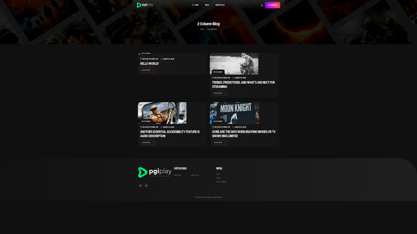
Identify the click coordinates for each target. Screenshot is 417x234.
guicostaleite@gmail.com (150, 59)
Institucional (195, 175)
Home (196, 5)
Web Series (178, 175)
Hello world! (149, 63)
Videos (207, 5)
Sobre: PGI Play (220, 5)
